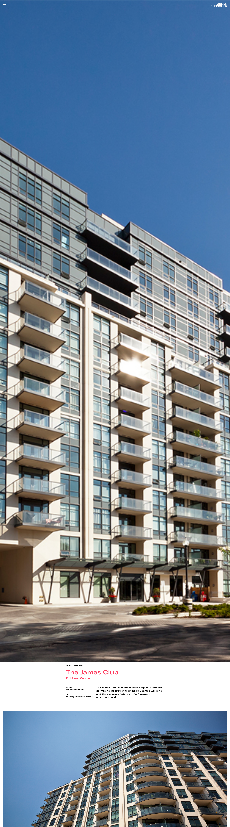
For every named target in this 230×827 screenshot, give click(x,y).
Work (69, 665)
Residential (80, 665)
